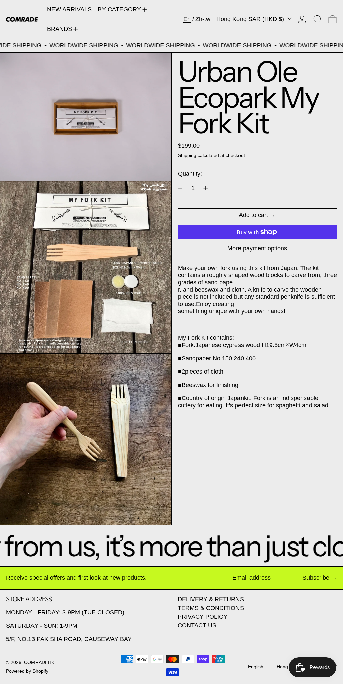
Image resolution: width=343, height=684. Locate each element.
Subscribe (315, 577)
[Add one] (205, 188)
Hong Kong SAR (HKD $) (251, 19)
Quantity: (190, 173)
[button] (317, 19)
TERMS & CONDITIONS (211, 608)
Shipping (187, 155)
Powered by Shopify (27, 671)
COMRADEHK (39, 662)
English (256, 666)
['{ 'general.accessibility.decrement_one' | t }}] (180, 188)
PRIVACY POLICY (202, 616)
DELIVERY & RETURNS (211, 599)
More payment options (257, 248)
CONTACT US (197, 625)
